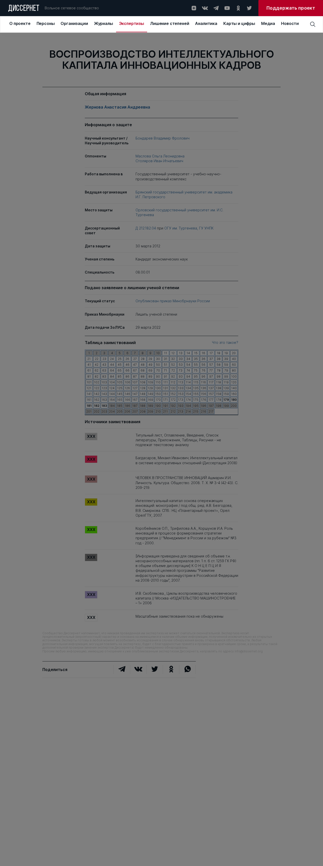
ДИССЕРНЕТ (24, 9)
